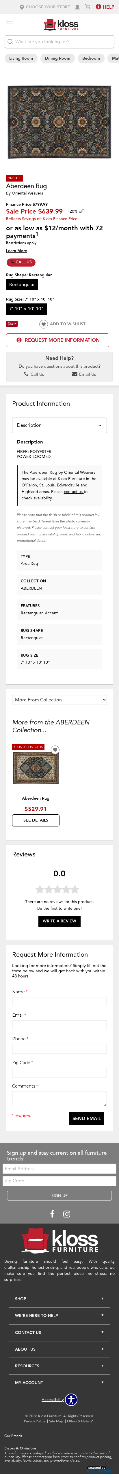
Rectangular (22, 285)
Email (19, 1015)
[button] (44, 7)
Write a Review (59, 921)
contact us (74, 491)
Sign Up (59, 1195)
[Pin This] (12, 325)
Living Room (21, 58)
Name (19, 991)
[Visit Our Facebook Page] (53, 1214)
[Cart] (88, 7)
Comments (25, 1086)
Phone (20, 1038)
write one (72, 908)
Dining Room (57, 58)
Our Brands (14, 1436)
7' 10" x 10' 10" (26, 309)
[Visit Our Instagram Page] (66, 1214)
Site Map (56, 1421)
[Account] (77, 7)
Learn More (16, 250)
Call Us (24, 262)
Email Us (87, 374)
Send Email (86, 1119)
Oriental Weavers (27, 193)
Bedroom (91, 58)
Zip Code (22, 1062)
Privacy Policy (34, 1421)
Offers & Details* (80, 1421)
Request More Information (62, 340)
